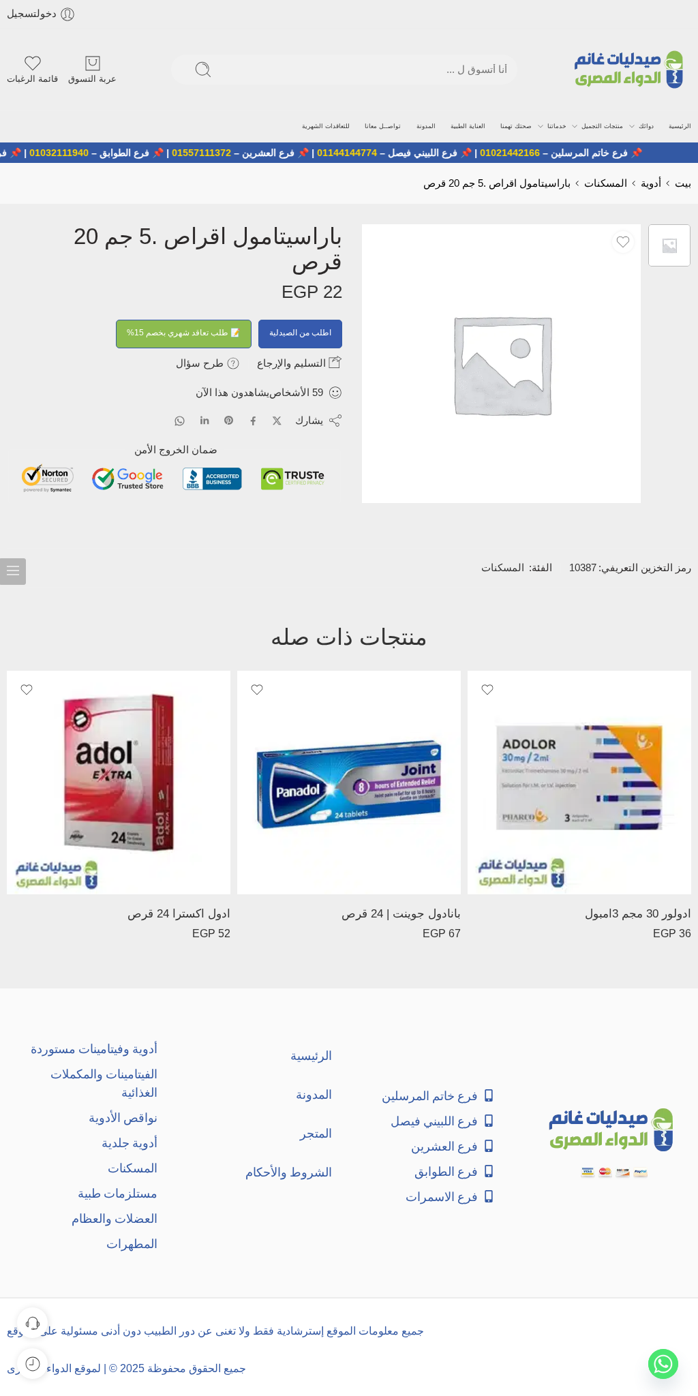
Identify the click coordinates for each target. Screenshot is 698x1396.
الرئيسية (680, 126)
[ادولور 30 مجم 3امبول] (579, 782)
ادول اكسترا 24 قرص (178, 913)
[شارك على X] (277, 421)
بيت (683, 183)
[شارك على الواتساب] (179, 421)
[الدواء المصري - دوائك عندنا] (631, 69)
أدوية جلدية (129, 1143)
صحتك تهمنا (516, 126)
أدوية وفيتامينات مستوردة (94, 1049)
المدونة (426, 126)
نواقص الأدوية (123, 1117)
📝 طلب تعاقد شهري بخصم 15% (184, 332)
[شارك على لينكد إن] (204, 420)
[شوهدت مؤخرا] (32, 1363)
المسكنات (605, 183)
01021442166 (536, 152)
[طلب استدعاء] (32, 1322)
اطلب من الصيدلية (300, 332)
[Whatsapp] (663, 1364)
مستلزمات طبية (117, 1193)
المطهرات (131, 1243)
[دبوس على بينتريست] (229, 420)
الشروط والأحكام (288, 1172)
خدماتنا (556, 126)
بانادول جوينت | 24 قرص (401, 913)
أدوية (651, 183)
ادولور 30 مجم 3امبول (638, 913)
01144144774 (373, 152)
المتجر (316, 1133)
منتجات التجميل (602, 126)
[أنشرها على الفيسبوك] (253, 421)
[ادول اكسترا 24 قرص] (118, 782)
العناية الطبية (468, 126)
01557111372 (227, 152)
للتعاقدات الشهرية (326, 126)
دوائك (646, 126)
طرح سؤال (201, 363)
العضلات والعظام (114, 1218)
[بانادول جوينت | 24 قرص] (349, 782)
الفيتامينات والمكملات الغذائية (103, 1083)
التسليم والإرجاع (293, 363)
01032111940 (85, 152)
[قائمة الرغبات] (623, 242)
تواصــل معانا (383, 126)
